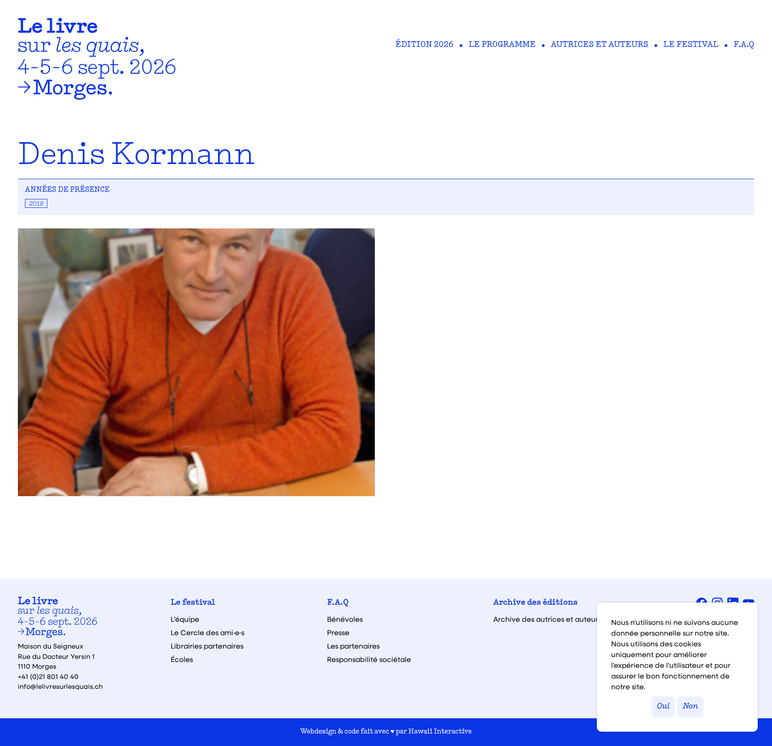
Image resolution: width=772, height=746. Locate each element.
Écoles (182, 659)
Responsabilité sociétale (369, 659)
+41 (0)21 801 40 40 (48, 676)
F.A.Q (744, 45)
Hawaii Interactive (440, 732)
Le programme (502, 45)
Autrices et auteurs (599, 45)
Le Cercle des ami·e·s (207, 632)
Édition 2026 (424, 45)
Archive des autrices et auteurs (547, 619)
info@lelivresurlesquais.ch (60, 686)
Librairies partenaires (207, 645)
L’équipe (185, 619)
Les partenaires (353, 645)
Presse (338, 632)
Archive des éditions (535, 603)
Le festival (690, 45)
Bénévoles (345, 619)
